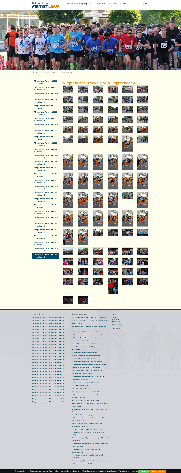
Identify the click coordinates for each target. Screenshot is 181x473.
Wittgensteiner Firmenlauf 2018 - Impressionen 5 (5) (46, 200)
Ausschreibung (116, 325)
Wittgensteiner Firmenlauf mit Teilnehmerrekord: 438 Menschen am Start (88, 419)
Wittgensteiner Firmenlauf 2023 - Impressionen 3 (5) (46, 113)
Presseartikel (101, 4)
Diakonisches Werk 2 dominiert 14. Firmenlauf (86, 383)
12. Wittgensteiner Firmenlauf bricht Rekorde (85, 392)
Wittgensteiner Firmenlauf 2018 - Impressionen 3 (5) (46, 187)
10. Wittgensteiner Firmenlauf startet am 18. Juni (87, 429)
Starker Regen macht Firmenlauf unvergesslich (86, 355)
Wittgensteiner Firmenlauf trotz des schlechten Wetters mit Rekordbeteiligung (90, 445)
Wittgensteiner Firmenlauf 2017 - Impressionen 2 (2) (46, 212)
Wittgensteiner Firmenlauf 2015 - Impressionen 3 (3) (46, 255)
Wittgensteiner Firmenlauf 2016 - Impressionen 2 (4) (46, 224)
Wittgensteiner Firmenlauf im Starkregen (84, 352)
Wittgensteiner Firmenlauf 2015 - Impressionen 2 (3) (46, 249)
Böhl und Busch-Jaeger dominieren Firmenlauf (86, 400)
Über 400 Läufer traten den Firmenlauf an (84, 358)
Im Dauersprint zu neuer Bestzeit (82, 373)
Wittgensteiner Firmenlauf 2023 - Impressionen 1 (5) (46, 100)
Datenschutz (116, 321)
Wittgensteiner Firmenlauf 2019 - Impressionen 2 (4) (46, 156)
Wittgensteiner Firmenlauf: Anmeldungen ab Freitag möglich (90, 335)
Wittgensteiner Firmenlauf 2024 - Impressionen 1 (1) (46, 94)
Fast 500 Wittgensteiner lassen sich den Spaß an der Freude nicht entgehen (90, 405)
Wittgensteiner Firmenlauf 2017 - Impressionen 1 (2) (46, 206)
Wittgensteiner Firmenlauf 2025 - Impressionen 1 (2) (46, 82)
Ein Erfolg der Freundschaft (80, 380)
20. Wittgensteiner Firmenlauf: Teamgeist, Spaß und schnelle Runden (90, 327)
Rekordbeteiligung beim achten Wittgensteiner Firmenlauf (89, 461)
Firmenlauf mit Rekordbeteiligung (82, 415)
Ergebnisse (88, 4)
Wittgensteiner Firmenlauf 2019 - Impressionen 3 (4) (46, 162)
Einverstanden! (144, 471)
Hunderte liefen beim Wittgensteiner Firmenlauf (86, 341)
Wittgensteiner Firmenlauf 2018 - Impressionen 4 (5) (46, 193)
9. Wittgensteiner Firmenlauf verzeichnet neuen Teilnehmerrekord (86, 450)
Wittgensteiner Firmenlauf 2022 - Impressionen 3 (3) (46, 144)
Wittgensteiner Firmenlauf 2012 (82, 464)
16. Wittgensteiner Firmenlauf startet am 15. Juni (87, 370)
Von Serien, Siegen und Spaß (80, 389)
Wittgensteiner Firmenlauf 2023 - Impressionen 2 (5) (46, 107)
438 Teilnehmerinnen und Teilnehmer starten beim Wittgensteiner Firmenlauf (87, 425)
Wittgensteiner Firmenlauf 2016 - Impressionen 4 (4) (46, 237)
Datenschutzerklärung (158, 471)
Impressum (115, 319)
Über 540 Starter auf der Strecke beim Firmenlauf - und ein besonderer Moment (89, 322)
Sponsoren (113, 4)
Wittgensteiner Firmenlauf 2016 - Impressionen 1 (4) (46, 218)
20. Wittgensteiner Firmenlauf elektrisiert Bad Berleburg (89, 317)
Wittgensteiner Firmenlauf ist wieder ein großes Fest (88, 376)
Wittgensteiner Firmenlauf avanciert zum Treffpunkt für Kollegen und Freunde (88, 396)
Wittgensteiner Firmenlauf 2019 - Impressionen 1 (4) (46, 150)
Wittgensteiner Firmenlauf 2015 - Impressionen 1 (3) (46, 243)
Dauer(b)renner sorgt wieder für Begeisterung (86, 367)
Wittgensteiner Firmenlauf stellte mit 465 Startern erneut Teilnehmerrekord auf (89, 410)
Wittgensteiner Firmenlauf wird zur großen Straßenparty (89, 364)
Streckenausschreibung (74, 4)
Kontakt (123, 4)
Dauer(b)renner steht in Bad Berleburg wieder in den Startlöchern (87, 348)
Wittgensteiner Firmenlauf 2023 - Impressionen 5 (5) (46, 125)
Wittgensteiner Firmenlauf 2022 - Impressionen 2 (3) (46, 138)
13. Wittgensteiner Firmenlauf (81, 386)
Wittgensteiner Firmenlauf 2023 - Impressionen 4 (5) (46, 119)
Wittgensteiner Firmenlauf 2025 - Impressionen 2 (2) (46, 88)
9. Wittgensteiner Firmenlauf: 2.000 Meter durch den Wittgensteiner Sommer (88, 433)
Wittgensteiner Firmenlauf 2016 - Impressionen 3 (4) (46, 231)
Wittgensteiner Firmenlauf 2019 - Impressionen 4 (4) (46, 169)
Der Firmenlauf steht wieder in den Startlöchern (86, 332)
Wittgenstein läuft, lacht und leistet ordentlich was (87, 338)
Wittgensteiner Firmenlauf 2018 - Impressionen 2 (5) (46, 181)
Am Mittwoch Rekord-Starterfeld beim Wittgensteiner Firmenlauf (88, 456)
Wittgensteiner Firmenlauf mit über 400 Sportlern (87, 361)
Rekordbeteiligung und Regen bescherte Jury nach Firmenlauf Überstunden (90, 439)
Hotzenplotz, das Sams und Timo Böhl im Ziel (85, 344)
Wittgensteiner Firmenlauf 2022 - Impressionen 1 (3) (46, 131)
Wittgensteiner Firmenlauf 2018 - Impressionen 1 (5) (46, 175)
